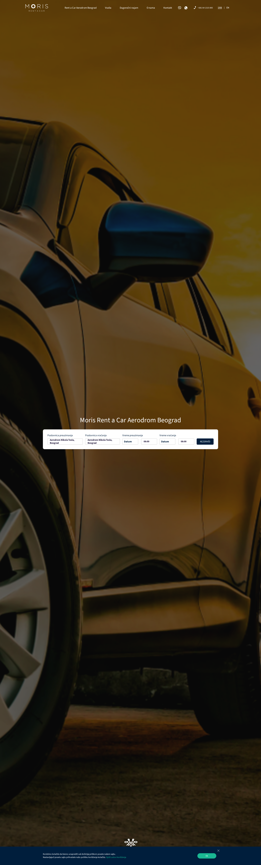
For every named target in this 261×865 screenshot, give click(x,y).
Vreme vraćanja (168, 435)
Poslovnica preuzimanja (60, 435)
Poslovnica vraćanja (96, 435)
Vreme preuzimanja (132, 435)
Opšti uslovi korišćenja (116, 857)
